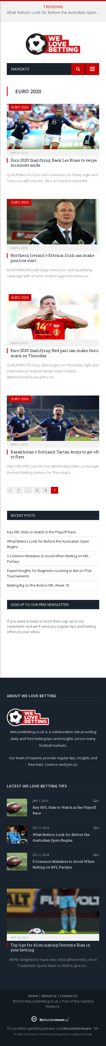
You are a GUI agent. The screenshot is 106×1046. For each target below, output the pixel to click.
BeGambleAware (77, 1028)
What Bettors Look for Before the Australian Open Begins (54, 12)
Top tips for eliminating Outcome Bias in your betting (50, 947)
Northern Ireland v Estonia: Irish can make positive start (52, 258)
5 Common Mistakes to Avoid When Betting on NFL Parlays (63, 864)
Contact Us (69, 995)
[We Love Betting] (53, 43)
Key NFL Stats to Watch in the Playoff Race (41, 532)
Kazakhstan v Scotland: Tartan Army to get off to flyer (55, 454)
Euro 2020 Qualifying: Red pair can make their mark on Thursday (55, 353)
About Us (49, 995)
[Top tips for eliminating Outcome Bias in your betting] (53, 913)
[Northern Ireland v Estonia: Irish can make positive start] (53, 223)
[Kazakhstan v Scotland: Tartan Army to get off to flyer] (53, 420)
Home (33, 995)
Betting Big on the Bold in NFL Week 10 (38, 585)
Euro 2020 (20, 107)
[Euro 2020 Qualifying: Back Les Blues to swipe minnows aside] (53, 128)
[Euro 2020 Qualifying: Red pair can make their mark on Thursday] (53, 318)
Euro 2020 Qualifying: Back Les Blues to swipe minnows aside (54, 163)
